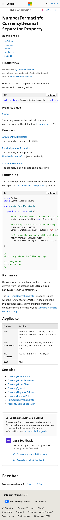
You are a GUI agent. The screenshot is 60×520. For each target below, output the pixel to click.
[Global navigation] (3, 3)
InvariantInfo (43, 124)
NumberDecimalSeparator (21, 399)
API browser (23, 9)
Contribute (7, 512)
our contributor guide (35, 431)
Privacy (19, 512)
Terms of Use (8, 516)
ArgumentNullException (14, 136)
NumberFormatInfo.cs (20, 76)
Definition (9, 41)
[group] (30, 100)
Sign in (54, 3)
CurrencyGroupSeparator (21, 380)
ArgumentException (12, 163)
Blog (40, 508)
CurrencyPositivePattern (20, 396)
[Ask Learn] (42, 10)
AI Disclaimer (8, 508)
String (5, 114)
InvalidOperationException (16, 148)
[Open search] (47, 3)
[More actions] (55, 10)
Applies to (9, 52)
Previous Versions (26, 508)
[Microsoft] (30, 4)
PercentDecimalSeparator (21, 403)
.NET (12, 9)
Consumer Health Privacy (39, 512)
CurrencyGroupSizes (18, 384)
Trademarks (23, 516)
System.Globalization (24, 69)
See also (8, 55)
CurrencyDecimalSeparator (31, 185)
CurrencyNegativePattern (21, 392)
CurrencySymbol (16, 388)
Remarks (8, 48)
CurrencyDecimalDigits (20, 376)
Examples (8, 45)
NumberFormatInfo (12, 156)
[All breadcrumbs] (4, 10)
